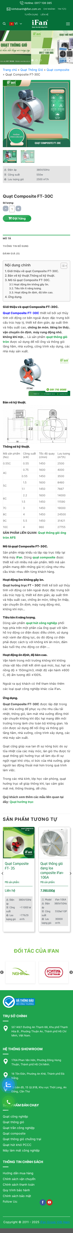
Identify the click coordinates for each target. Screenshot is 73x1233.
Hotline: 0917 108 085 (38, 2)
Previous (2, 972)
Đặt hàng (19, 218)
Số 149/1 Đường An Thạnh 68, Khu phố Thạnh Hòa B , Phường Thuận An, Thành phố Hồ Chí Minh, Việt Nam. (39, 1031)
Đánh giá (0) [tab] (11, 253)
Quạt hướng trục (22, 801)
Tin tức (62, 9)
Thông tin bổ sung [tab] (15, 246)
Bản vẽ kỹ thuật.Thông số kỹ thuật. (31, 275)
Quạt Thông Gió (31, 70)
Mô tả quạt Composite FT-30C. (29, 280)
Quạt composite (58, 70)
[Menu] (68, 23)
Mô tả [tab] (7, 238)
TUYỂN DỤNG (31, 14)
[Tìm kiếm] (4, 23)
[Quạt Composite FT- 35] (18, 842)
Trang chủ (10, 70)
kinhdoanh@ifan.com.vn (26, 8)
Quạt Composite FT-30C (21, 313)
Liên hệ (44, 14)
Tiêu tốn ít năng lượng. (28, 288)
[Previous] (8, 113)
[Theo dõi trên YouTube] (49, 1202)
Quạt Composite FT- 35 (17, 865)
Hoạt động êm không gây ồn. (31, 284)
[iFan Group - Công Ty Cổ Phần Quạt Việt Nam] (40, 24)
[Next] (64, 113)
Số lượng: (8, 202)
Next (71, 972)
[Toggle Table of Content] (62, 266)
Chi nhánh (49, 9)
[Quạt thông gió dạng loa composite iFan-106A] (54, 842)
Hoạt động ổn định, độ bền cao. (34, 292)
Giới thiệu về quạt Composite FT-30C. (33, 271)
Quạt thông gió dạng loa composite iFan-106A (52, 870)
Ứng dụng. (15, 297)
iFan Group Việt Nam (55, 1222)
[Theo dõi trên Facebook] (43, 1202)
